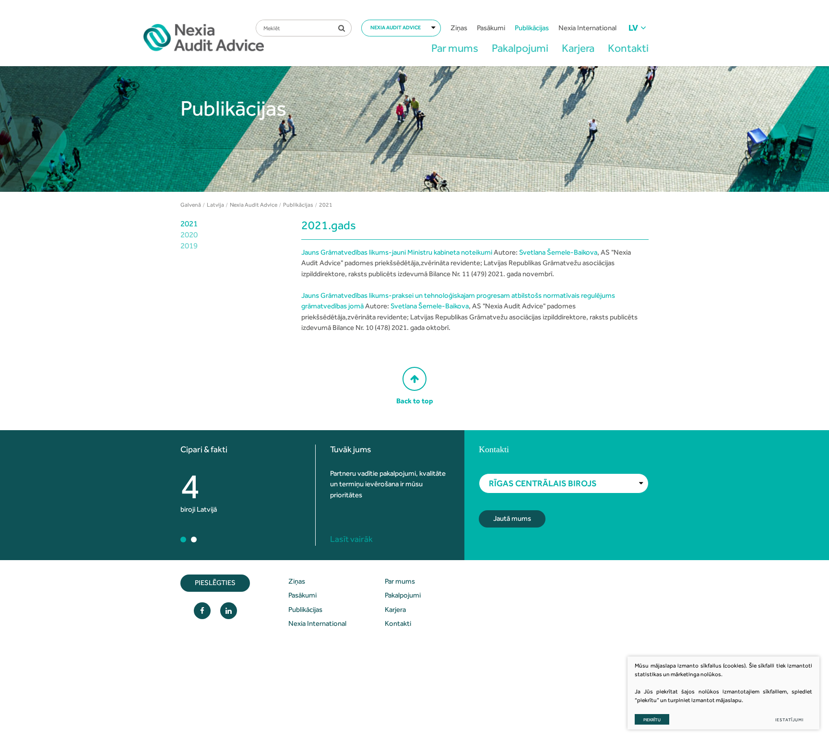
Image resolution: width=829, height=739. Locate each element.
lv (633, 28)
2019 (189, 245)
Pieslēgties (215, 582)
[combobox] (401, 28)
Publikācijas (532, 27)
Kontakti (628, 48)
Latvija (215, 204)
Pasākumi (491, 27)
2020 (189, 234)
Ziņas (458, 27)
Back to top (414, 401)
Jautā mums (512, 518)
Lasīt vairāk (351, 539)
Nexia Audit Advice (253, 204)
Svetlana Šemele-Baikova (558, 252)
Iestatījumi (789, 719)
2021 (189, 223)
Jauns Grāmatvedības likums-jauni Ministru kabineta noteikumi (396, 252)
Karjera (578, 48)
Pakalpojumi (520, 48)
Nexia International (587, 27)
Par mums (454, 48)
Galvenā (190, 204)
